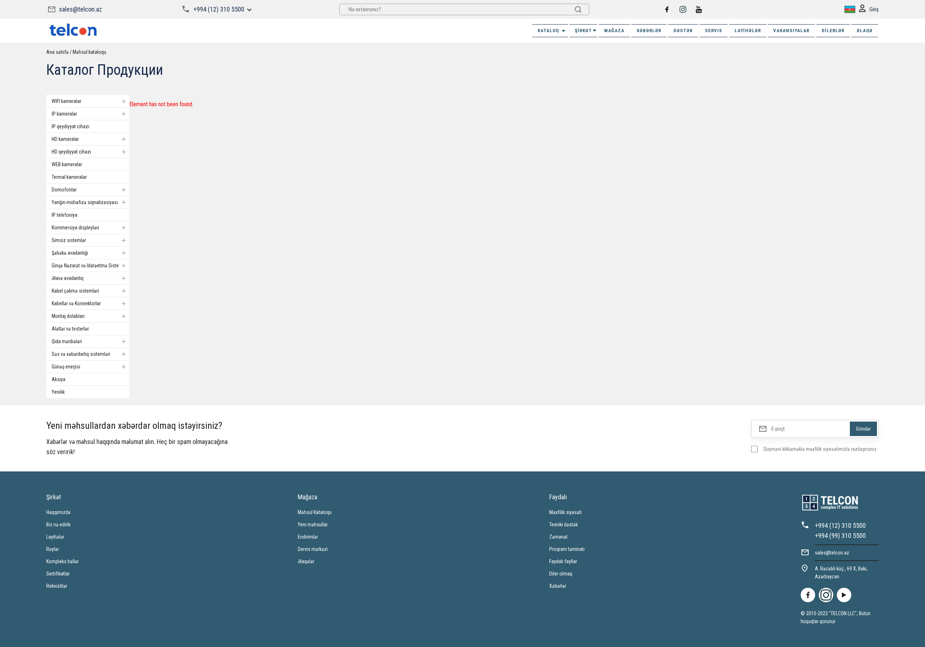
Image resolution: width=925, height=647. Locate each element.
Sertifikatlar (58, 574)
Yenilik (58, 392)
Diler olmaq (560, 574)
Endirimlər (308, 537)
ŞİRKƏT (583, 30)
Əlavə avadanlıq (67, 278)
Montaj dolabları (68, 316)
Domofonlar (64, 190)
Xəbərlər (557, 586)
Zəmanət (558, 537)
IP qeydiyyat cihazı (70, 126)
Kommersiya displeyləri (75, 227)
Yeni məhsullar (313, 524)
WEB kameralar (67, 164)
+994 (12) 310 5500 (218, 9)
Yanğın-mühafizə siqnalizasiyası (85, 202)
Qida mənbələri (67, 341)
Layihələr (748, 30)
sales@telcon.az (80, 9)
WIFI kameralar (66, 101)
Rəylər (52, 549)
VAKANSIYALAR (791, 30)
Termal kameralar (69, 177)
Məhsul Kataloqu (315, 512)
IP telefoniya (64, 215)
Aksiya (58, 379)
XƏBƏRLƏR (649, 30)
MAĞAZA (614, 30)
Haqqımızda (58, 512)
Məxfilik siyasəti (565, 512)
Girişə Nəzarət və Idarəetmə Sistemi (88, 265)
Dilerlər (833, 30)
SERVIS (713, 30)
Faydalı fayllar (563, 561)
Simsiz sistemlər (69, 240)
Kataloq (548, 30)
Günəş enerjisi (66, 367)
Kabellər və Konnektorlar (76, 303)
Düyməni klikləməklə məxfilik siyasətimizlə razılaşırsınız (820, 449)
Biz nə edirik (58, 524)
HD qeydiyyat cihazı (71, 152)
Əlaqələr (306, 561)
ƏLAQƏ (865, 30)
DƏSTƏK (683, 30)
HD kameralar (65, 139)
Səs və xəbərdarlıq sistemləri (81, 354)
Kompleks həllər (62, 561)
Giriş (874, 9)
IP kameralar (64, 114)
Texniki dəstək (563, 524)
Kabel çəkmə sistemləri (75, 291)
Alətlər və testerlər (70, 329)
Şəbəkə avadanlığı (70, 253)
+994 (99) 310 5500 (840, 535)
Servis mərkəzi (313, 549)
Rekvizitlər (56, 586)
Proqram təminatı (567, 549)
